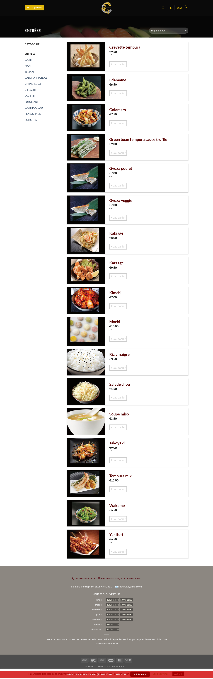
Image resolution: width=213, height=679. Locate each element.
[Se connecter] (170, 7)
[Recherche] (163, 8)
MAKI (28, 65)
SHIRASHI (30, 89)
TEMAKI (29, 71)
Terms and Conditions (97, 666)
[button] (182, 7)
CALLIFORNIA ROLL (36, 77)
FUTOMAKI (31, 101)
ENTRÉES (30, 53)
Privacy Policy (120, 666)
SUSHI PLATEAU (34, 107)
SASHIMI (30, 95)
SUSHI (28, 59)
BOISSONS (31, 119)
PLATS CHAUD (33, 113)
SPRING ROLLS (33, 83)
